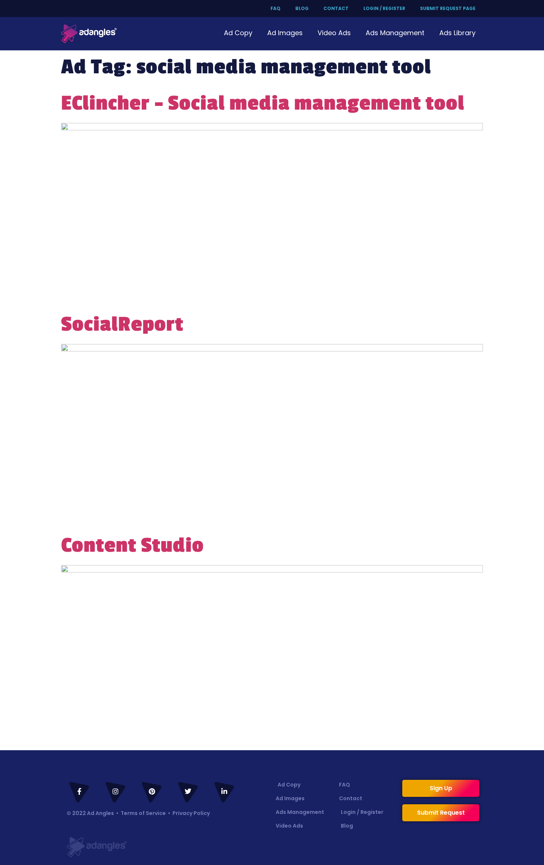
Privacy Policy (191, 813)
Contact (336, 8)
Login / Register (384, 8)
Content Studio (132, 545)
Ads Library (457, 32)
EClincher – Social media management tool (262, 103)
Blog (302, 8)
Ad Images (285, 32)
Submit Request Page (448, 8)
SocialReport (122, 324)
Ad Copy (238, 32)
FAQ (276, 8)
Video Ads (334, 32)
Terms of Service (143, 813)
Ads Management (395, 32)
